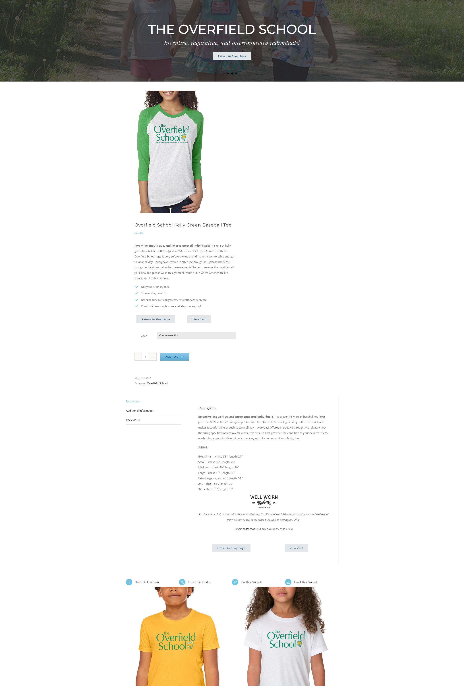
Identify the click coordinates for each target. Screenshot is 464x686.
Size (144, 335)
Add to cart (174, 356)
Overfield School (157, 383)
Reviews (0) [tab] (133, 420)
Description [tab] (133, 401)
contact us (249, 529)
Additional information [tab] (140, 410)
